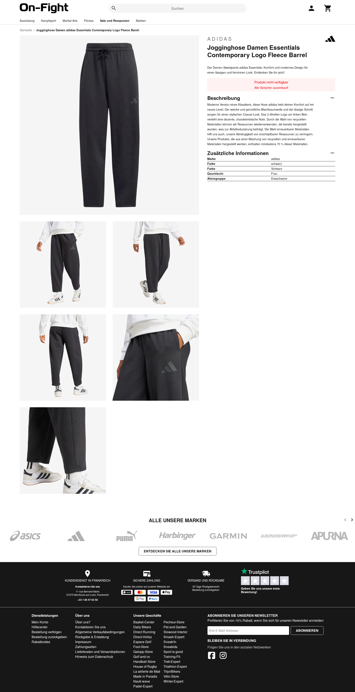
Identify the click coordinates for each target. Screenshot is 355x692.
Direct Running (144, 632)
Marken (141, 21)
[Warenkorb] (328, 8)
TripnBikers (172, 671)
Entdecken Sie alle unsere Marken (177, 551)
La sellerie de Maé (146, 671)
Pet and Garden (175, 627)
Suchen (177, 8)
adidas (220, 38)
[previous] (345, 520)
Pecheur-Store (174, 622)
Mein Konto (40, 622)
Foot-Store (141, 646)
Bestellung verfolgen (47, 632)
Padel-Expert (142, 686)
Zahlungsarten (85, 646)
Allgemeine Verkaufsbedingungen (100, 632)
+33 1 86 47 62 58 (87, 600)
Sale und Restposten (114, 21)
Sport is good (173, 651)
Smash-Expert (174, 636)
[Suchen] (114, 8)
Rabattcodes (41, 641)
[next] (352, 520)
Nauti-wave (141, 681)
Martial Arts (70, 21)
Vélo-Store (171, 676)
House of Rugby (145, 666)
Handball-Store (144, 661)
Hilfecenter (39, 627)
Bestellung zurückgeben (205, 589)
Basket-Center (143, 622)
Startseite (26, 30)
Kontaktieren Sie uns (87, 586)
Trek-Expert (172, 661)
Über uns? (82, 622)
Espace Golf (142, 641)
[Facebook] (211, 656)
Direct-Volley (142, 636)
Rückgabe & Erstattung (92, 636)
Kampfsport (48, 21)
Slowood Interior (175, 632)
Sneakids (170, 646)
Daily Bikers (142, 627)
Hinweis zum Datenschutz (94, 656)
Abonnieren (307, 630)
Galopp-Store (143, 651)
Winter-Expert (173, 681)
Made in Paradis (145, 676)
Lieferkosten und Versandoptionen (100, 651)
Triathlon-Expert (175, 666)
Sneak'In (170, 641)
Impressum (83, 641)
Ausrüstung (27, 21)
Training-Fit (172, 656)
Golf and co (141, 656)
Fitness (88, 21)
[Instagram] (223, 656)
